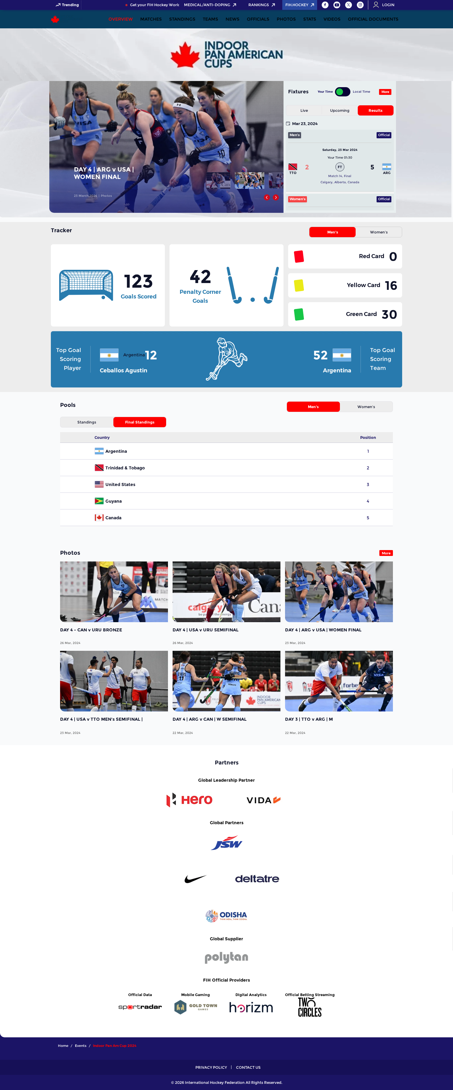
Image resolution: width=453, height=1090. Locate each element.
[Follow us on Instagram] (360, 5)
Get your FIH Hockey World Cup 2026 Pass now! (160, 5)
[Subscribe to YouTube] (336, 5)
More (385, 92)
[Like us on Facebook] (325, 5)
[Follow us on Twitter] (348, 5)
